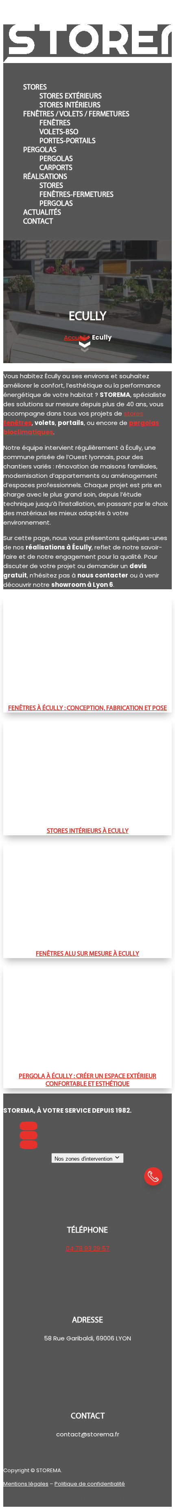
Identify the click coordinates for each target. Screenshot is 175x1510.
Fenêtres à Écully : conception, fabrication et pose (87, 708)
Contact (38, 222)
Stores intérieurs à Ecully (88, 831)
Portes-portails (67, 141)
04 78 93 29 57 (87, 1248)
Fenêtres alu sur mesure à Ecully (87, 954)
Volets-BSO (58, 132)
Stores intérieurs (70, 105)
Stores (35, 88)
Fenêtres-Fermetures (76, 195)
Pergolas (40, 150)
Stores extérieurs (70, 96)
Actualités (42, 213)
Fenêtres (54, 123)
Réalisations (45, 177)
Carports (55, 168)
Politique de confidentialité (90, 1484)
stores (133, 413)
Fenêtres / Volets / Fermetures (76, 114)
